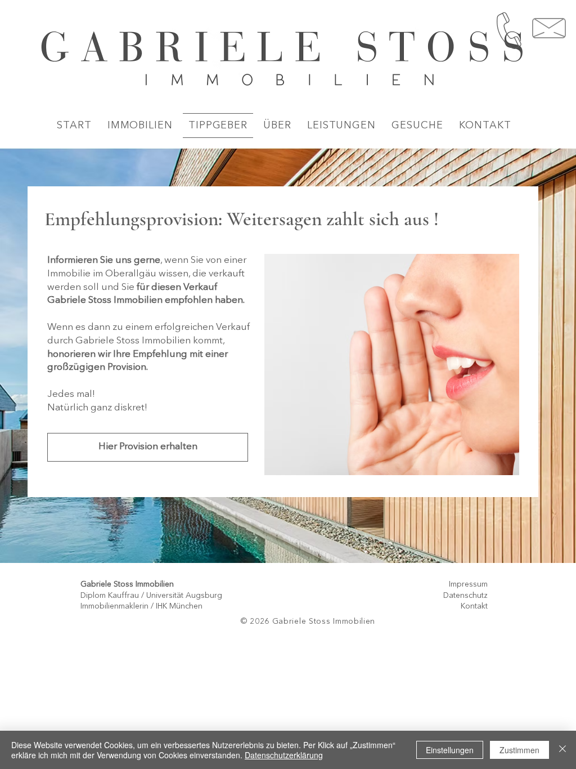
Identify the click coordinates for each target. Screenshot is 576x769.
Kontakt (474, 606)
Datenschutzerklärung (284, 755)
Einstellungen (450, 749)
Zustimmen (519, 749)
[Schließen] (562, 750)
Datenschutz (465, 596)
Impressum (468, 584)
